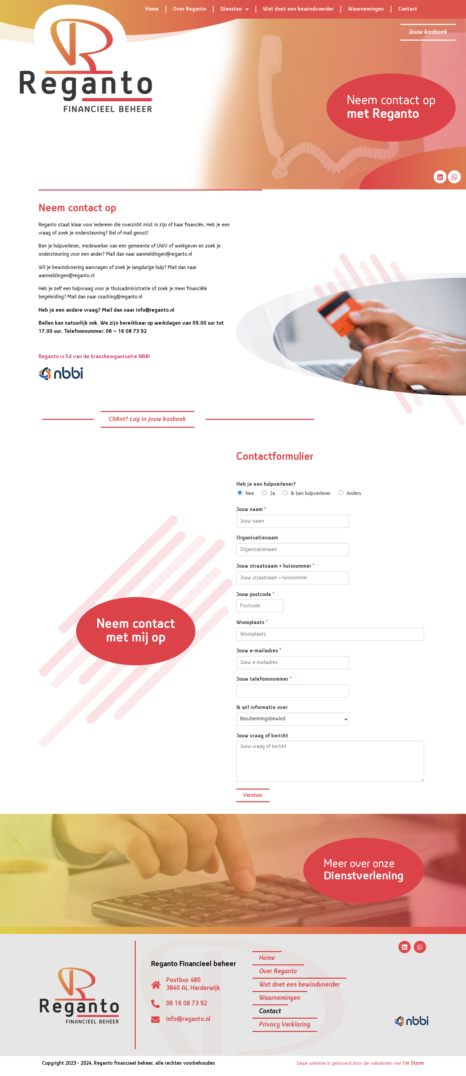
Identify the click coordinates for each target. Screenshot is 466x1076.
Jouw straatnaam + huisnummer (275, 566)
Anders (354, 493)
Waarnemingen (366, 9)
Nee (250, 493)
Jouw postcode (255, 594)
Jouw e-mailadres (258, 651)
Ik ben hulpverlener (311, 493)
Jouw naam (251, 509)
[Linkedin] (440, 176)
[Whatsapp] (454, 176)
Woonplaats (251, 622)
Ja (272, 493)
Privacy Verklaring (284, 1025)
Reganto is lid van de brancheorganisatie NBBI (94, 356)
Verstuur (253, 795)
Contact (407, 9)
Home (152, 9)
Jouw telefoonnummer (263, 679)
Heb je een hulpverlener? (266, 484)
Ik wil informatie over (262, 707)
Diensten (231, 9)
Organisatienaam (257, 538)
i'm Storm (413, 1063)
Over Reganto (189, 9)
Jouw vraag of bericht (262, 736)
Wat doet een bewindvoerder (298, 9)
